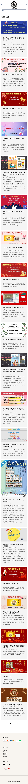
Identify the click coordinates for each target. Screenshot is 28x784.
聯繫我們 (5, 756)
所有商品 (5, 750)
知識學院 (5, 753)
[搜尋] (25, 10)
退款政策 (18, 781)
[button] (1, 5)
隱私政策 (14, 781)
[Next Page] (17, 723)
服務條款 (10, 781)
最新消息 (5, 751)
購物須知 (5, 754)
